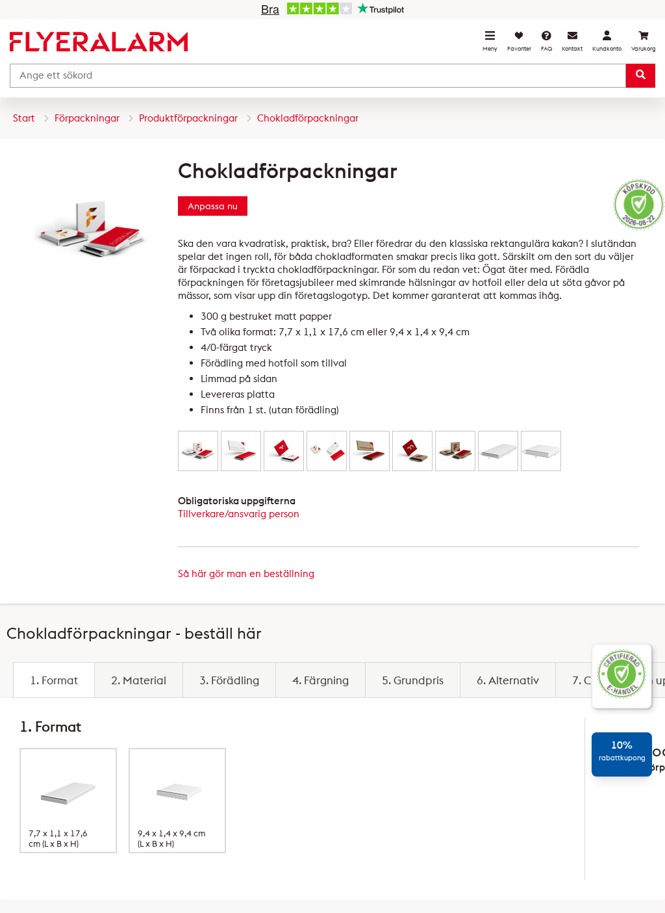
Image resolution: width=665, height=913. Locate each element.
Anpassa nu (213, 206)
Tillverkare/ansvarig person (238, 514)
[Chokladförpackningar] (198, 450)
